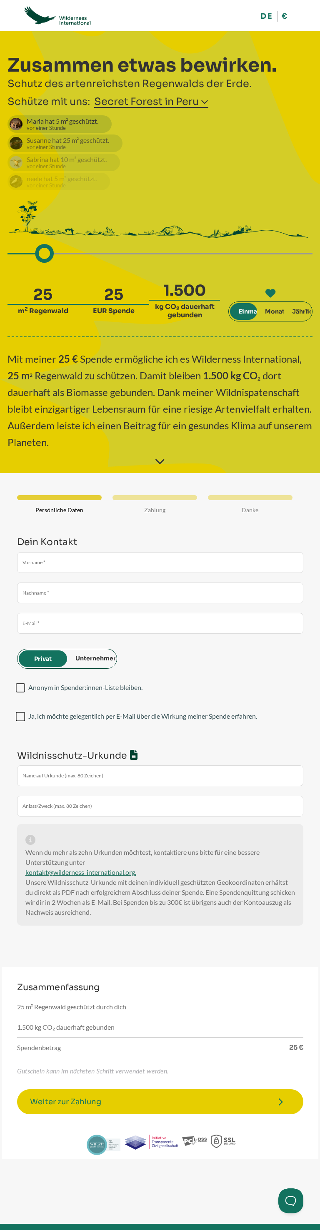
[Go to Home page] (57, 15)
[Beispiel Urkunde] (134, 755)
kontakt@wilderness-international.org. (80, 872)
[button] (204, 100)
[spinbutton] (43, 294)
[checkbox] (20, 687)
